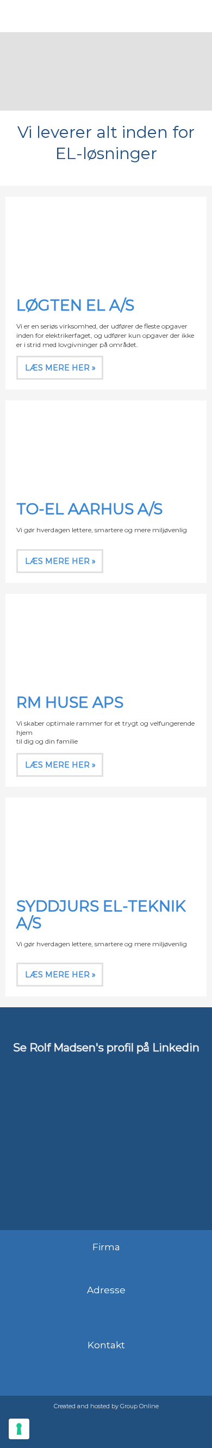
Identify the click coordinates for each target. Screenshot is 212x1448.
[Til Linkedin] (106, 1162)
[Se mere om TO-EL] (106, 445)
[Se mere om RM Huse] (106, 638)
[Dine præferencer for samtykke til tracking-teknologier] (19, 1429)
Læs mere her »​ (60, 368)
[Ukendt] (106, 842)
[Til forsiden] (106, 71)
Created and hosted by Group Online (106, 1406)
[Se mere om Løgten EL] (106, 241)
